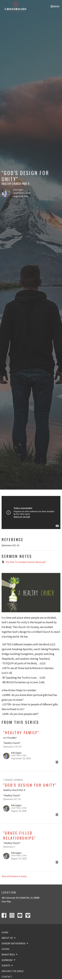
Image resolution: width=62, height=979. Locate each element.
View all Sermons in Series (14, 876)
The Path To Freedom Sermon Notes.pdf (25, 562)
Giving (5, 949)
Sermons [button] (7, 960)
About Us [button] (7, 937)
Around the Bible (13, 971)
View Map (6, 901)
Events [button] (6, 965)
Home (5, 932)
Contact (7, 976)
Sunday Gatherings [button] (13, 943)
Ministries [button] (8, 954)
